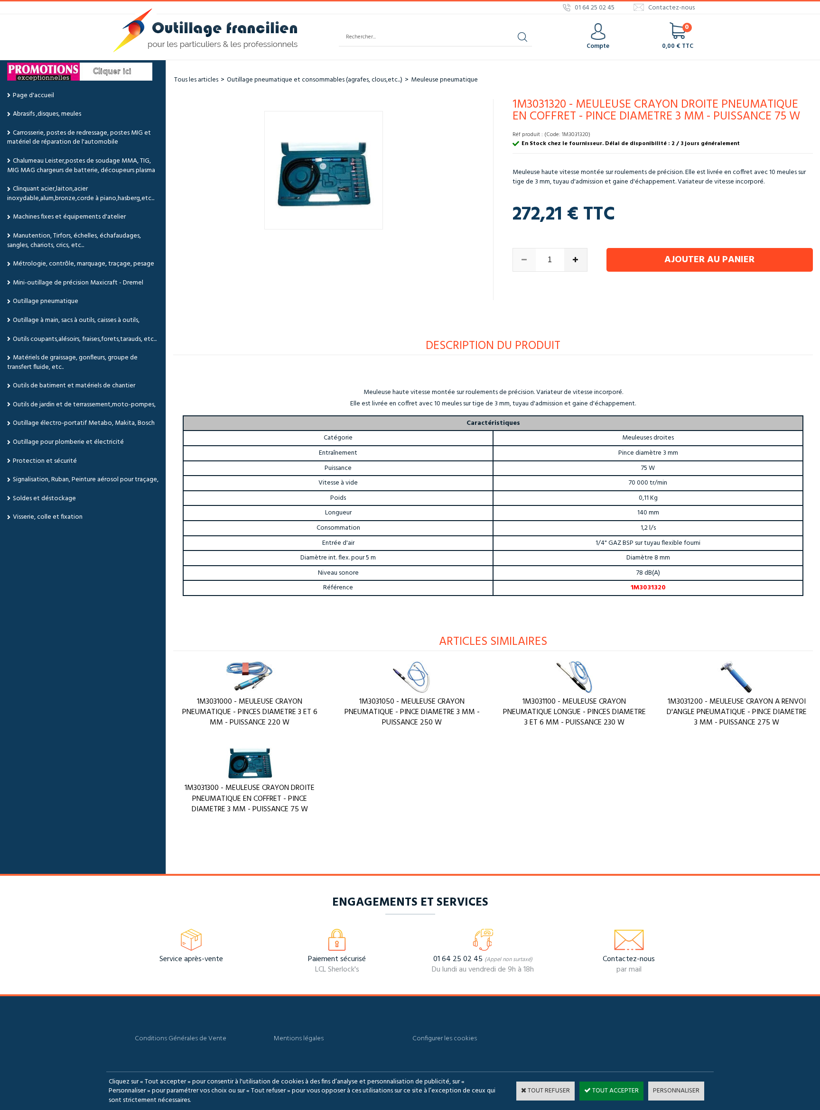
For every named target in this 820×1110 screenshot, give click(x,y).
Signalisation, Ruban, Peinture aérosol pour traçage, (85, 479)
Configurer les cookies (444, 1038)
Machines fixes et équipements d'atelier (69, 216)
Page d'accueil (33, 95)
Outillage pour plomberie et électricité (68, 442)
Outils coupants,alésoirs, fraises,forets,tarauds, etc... (85, 339)
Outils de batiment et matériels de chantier (74, 385)
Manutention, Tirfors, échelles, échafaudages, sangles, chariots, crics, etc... (74, 240)
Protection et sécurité (45, 461)
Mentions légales (299, 1038)
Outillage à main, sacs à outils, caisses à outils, (76, 320)
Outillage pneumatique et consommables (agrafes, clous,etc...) (314, 79)
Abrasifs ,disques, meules (47, 114)
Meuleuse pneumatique (444, 79)
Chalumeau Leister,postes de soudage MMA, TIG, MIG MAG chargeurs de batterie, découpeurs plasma (81, 166)
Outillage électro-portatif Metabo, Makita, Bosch (84, 423)
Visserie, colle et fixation (48, 517)
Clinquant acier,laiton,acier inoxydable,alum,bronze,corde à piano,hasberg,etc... (80, 193)
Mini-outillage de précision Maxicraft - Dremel (78, 282)
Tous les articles (196, 79)
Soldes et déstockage (44, 498)
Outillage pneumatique (45, 301)
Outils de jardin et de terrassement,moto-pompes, (84, 404)
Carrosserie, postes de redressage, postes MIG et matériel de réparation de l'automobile (79, 138)
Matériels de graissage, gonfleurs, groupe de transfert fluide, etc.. (72, 362)
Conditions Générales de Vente (180, 1038)
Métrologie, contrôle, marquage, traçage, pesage (83, 263)
